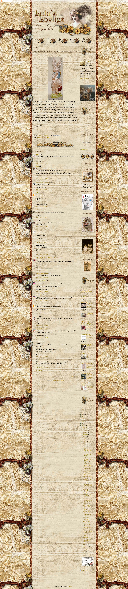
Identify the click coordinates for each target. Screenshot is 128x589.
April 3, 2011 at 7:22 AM (42, 313)
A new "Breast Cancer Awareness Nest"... (90, 328)
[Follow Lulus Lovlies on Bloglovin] (87, 209)
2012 (83, 423)
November (85, 430)
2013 (83, 421)
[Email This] (54, 135)
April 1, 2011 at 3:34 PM (42, 179)
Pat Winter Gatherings (87, 297)
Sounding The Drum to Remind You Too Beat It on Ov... (87, 513)
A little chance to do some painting (86, 291)
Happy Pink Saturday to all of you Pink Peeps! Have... (87, 539)
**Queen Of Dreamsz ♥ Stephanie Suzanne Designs (87, 384)
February (85, 546)
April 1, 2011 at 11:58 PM (42, 254)
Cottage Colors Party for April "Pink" (87, 473)
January (85, 549)
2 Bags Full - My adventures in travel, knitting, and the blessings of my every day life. (87, 323)
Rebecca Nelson (40, 210)
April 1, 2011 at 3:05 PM (42, 163)
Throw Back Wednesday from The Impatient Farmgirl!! (90, 376)
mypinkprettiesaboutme (42, 328)
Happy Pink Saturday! (85, 489)
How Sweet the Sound (44, 111)
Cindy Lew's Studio (40, 281)
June (84, 441)
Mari (37, 154)
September (85, 434)
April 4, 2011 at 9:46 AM (42, 367)
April (84, 446)
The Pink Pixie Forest (86, 373)
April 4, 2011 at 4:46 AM (42, 325)
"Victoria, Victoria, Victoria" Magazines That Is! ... (87, 467)
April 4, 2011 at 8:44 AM (42, 337)
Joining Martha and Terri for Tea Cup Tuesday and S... (87, 485)
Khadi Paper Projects (89, 346)
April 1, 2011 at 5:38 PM (42, 226)
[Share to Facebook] (57, 135)
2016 (83, 414)
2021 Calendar (84, 298)
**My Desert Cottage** (87, 354)
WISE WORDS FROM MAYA (90, 336)
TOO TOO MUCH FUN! (87, 528)
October (85, 432)
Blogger (70, 586)
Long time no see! (89, 355)
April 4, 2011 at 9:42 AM (42, 356)
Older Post (74, 376)
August (85, 437)
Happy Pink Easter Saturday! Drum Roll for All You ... (87, 478)
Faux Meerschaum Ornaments (89, 366)
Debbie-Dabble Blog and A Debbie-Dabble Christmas (49, 258)
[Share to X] (56, 135)
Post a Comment (38, 370)
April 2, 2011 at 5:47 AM (42, 270)
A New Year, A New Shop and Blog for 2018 (90, 387)
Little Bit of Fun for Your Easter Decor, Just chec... (87, 533)
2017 (83, 412)
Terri (37, 166)
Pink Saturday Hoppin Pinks (43, 137)
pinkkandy (38, 295)
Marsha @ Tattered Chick (42, 182)
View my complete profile (86, 78)
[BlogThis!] (55, 135)
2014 (83, 419)
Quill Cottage (84, 302)
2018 (83, 410)
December (85, 427)
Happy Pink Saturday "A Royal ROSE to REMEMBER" (87, 450)
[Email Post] (51, 135)
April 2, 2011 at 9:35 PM (42, 300)
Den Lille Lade (85, 312)
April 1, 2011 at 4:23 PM (42, 189)
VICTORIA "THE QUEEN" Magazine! (87, 455)
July (84, 439)
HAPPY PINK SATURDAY (86, 518)
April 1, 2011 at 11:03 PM (42, 242)
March (84, 544)
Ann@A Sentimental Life (42, 273)
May (84, 443)
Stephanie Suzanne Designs (42, 230)
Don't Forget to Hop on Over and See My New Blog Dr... (87, 507)
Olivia (37, 316)
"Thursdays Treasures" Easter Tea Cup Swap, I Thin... (87, 495)
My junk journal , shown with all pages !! (90, 314)
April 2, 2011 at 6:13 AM (42, 277)
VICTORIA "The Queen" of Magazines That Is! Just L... (87, 461)
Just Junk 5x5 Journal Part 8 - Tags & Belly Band (90, 305)
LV (36, 220)
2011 (83, 425)
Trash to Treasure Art (86, 363)
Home (55, 376)
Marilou (89, 61)
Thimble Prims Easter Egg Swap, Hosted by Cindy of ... (87, 501)
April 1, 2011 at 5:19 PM (42, 217)
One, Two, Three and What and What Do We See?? (86, 523)
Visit (83, 149)
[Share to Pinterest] (59, 135)
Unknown (38, 193)
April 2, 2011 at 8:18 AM (42, 291)
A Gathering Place (85, 334)
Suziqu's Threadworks (86, 344)
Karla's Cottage (85, 290)
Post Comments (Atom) (58, 380)
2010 (83, 552)
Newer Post (36, 376)
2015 (83, 416)
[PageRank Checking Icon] (86, 571)
